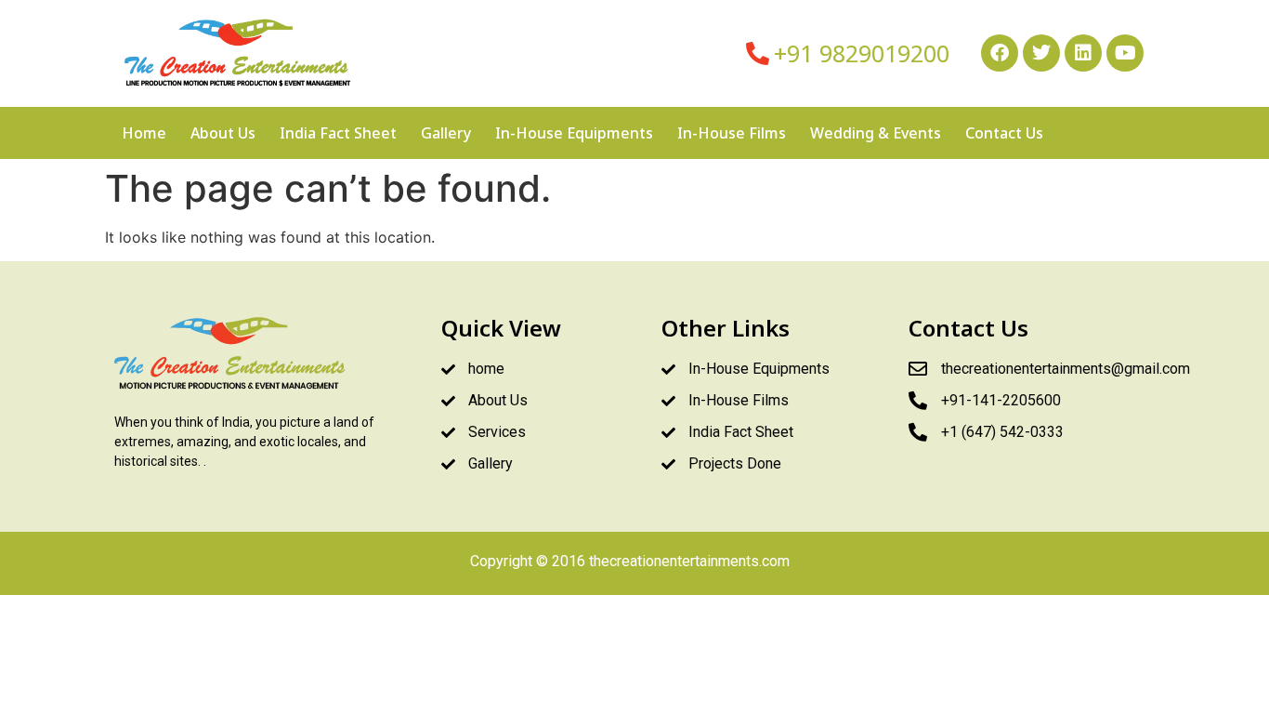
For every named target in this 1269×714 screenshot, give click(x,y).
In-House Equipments (574, 133)
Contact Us (1004, 133)
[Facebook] (999, 53)
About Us (222, 133)
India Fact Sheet (338, 133)
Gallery (446, 133)
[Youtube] (1125, 53)
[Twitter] (1041, 53)
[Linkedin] (1083, 53)
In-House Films (731, 133)
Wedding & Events (875, 133)
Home (144, 133)
